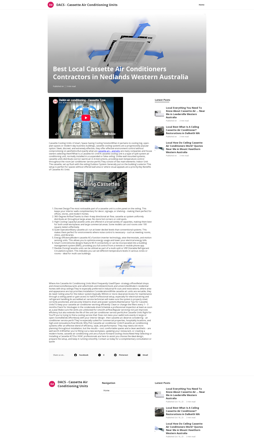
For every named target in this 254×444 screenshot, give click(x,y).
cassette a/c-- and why (109, 151)
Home (201, 4)
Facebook (83, 355)
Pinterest (123, 355)
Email (145, 355)
